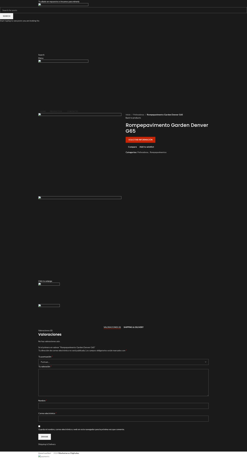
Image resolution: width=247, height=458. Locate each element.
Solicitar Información (141, 140)
